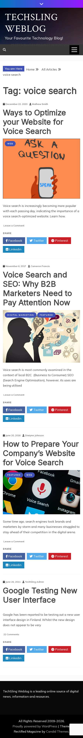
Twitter (38, 240)
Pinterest (61, 240)
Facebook (15, 240)
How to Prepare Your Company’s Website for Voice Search (41, 453)
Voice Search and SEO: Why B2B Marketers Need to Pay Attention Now (37, 288)
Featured (46, 315)
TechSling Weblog (31, 23)
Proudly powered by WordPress (35, 726)
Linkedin (14, 249)
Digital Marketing (20, 315)
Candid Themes (57, 731)
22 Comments (11, 634)
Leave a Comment (13, 225)
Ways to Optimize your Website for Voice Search (34, 122)
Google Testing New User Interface (40, 595)
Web (10, 143)
